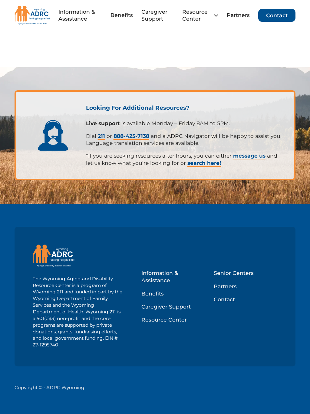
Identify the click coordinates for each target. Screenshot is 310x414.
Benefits (121, 15)
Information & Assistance (76, 15)
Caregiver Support (154, 15)
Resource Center (195, 15)
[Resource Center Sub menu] (216, 15)
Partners (238, 15)
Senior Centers (234, 273)
